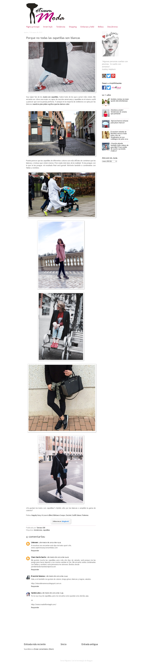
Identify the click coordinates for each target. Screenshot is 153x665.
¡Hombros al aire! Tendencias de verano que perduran (119, 112)
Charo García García (38, 557)
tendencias (38, 530)
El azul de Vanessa (38, 576)
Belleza (100, 27)
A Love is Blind (47, 515)
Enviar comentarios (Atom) (44, 649)
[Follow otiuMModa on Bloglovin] (61, 523)
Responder (35, 551)
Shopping (73, 27)
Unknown (34, 542)
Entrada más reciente (35, 644)
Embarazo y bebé (87, 27)
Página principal (32, 27)
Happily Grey (36, 515)
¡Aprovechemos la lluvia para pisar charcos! (119, 122)
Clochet (68, 515)
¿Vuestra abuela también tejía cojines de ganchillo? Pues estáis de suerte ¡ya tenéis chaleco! (119, 147)
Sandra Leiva (36, 593)
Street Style (47, 27)
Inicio (64, 644)
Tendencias (60, 27)
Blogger (90, 661)
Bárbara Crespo (59, 515)
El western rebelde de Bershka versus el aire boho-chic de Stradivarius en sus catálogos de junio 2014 (119, 135)
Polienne (85, 515)
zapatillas (46, 530)
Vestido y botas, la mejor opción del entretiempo (120, 100)
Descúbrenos (112, 27)
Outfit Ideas (76, 515)
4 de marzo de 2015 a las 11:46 (52, 593)
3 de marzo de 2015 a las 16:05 (57, 557)
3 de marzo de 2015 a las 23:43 (56, 576)
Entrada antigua (89, 644)
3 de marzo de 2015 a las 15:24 (50, 542)
